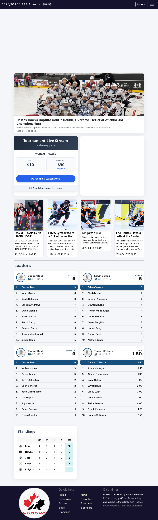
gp (39, 439)
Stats (62, 507)
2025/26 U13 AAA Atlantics (21, 4)
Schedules (65, 499)
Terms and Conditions (131, 505)
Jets (27, 457)
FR (49, 4)
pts (69, 439)
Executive (86, 503)
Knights (29, 469)
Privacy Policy (110, 505)
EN (45, 4)
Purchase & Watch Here (45, 178)
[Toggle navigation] (152, 4)
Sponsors (86, 507)
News (84, 494)
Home (62, 494)
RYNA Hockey (110, 498)
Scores (141, 4)
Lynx (27, 446)
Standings (64, 512)
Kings (28, 463)
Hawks (29, 452)
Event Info (87, 499)
